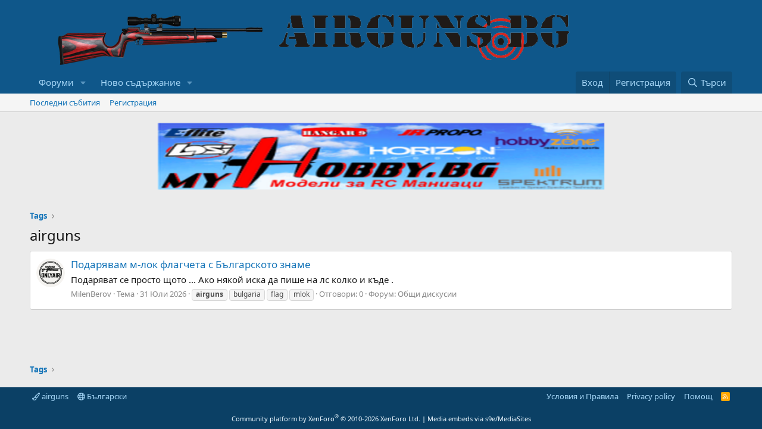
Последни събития (65, 102)
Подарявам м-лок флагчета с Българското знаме (191, 264)
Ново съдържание (140, 82)
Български (106, 396)
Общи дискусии (427, 293)
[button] (83, 83)
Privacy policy (651, 396)
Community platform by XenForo (326, 418)
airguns (54, 396)
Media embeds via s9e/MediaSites (479, 418)
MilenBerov (91, 293)
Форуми (56, 82)
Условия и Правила (582, 396)
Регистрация (133, 102)
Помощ (698, 396)
